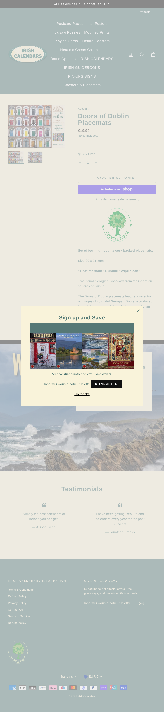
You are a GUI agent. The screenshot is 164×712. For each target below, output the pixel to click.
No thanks (82, 394)
